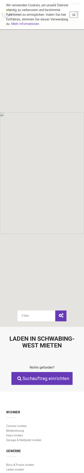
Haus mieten (14, 435)
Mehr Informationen (25, 24)
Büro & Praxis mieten (20, 464)
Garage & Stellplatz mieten (23, 440)
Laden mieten (15, 469)
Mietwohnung (15, 430)
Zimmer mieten (16, 426)
